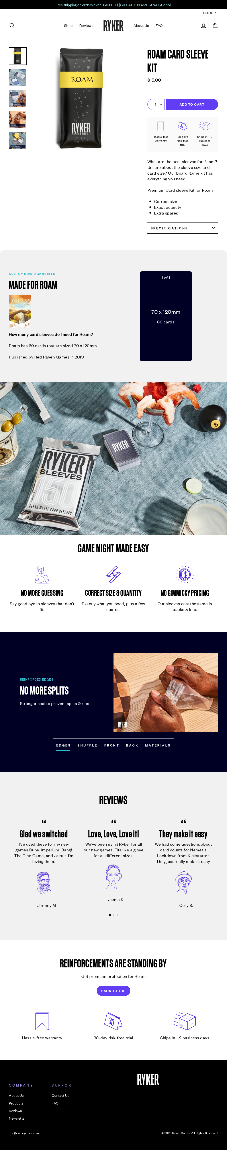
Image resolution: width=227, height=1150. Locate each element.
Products (16, 1103)
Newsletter (17, 1118)
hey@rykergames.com (24, 1133)
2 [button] (114, 915)
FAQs (160, 25)
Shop (68, 25)
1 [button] (110, 915)
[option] (113, 4)
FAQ (55, 1103)
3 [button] (118, 915)
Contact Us (60, 1095)
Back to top (113, 990)
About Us (141, 25)
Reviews (86, 25)
